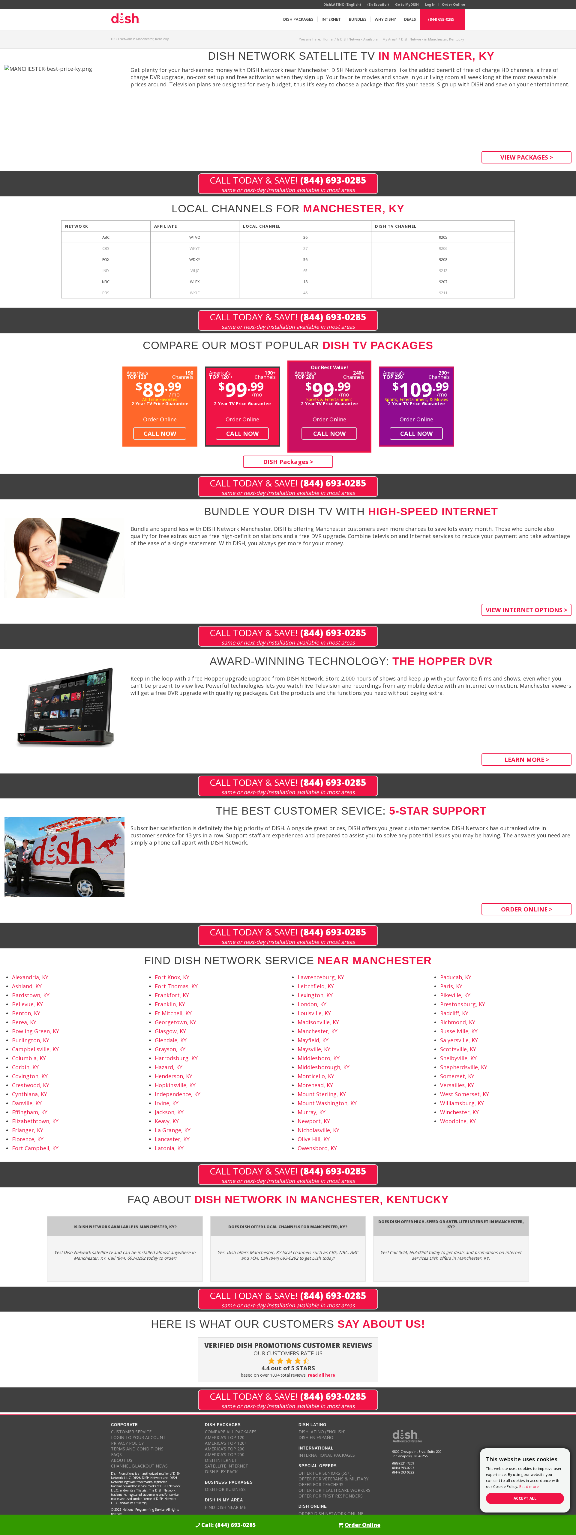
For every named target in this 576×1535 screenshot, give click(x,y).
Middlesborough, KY (324, 1067)
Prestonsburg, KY (462, 1004)
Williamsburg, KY (462, 1103)
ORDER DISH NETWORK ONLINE (330, 1513)
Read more (529, 1486)
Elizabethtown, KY (35, 1121)
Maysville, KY (314, 1049)
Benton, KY (26, 1013)
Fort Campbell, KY (35, 1148)
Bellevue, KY (27, 1004)
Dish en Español (317, 1437)
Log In (430, 4)
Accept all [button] (525, 1498)
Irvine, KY (166, 1103)
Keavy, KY (167, 1121)
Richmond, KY (457, 1022)
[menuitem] (298, 19)
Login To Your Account (138, 1437)
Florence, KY (28, 1139)
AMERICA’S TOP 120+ (226, 1443)
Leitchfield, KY (316, 986)
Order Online (453, 4)
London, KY (312, 1004)
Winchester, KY (459, 1112)
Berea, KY (24, 1022)
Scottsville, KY (458, 1049)
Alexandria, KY (30, 977)
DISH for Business (225, 1489)
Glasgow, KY (170, 1031)
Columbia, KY (29, 1058)
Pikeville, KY (455, 995)
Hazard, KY (168, 1067)
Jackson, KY (169, 1112)
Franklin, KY (170, 1004)
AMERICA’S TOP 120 (224, 1437)
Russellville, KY (459, 1031)
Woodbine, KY (458, 1121)
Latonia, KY (169, 1148)
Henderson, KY (173, 1076)
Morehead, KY (315, 1085)
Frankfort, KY (172, 995)
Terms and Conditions (137, 1449)
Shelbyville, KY (458, 1058)
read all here (321, 1375)
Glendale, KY (171, 1040)
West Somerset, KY (464, 1094)
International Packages (326, 1455)
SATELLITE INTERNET (226, 1466)
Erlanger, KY (27, 1130)
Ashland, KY (27, 986)
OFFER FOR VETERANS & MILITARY (333, 1479)
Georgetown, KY (175, 1022)
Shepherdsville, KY (463, 1067)
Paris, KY (451, 986)
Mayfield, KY (313, 1040)
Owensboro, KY (317, 1148)
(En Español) (378, 4)
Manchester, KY (318, 1031)
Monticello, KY (316, 1076)
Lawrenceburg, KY (321, 977)
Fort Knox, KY (172, 977)
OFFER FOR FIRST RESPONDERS (330, 1496)
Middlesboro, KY (319, 1058)
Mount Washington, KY (327, 1103)
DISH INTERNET (221, 1460)
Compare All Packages (230, 1432)
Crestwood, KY (30, 1085)
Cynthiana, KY (29, 1094)
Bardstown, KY (31, 995)
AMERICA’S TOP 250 (224, 1454)
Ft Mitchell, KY (173, 1013)
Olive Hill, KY (314, 1139)
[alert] (525, 1480)
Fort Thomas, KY (176, 986)
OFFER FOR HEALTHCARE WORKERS (334, 1490)
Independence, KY (177, 1094)
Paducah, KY (455, 977)
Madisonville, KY (318, 1022)
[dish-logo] (125, 19)
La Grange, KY (172, 1130)
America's (221, 374)
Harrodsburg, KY (176, 1058)
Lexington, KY (315, 995)
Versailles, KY (457, 1085)
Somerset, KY (457, 1076)
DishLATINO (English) (342, 4)
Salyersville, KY (459, 1040)
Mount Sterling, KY (322, 1094)
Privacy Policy (127, 1443)
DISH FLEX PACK (221, 1471)
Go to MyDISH (407, 4)
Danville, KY (27, 1103)
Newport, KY (314, 1121)
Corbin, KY (25, 1067)
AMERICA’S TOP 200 (224, 1449)
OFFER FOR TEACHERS (321, 1484)
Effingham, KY (29, 1112)
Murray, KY (312, 1112)
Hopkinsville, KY (175, 1085)
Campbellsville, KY (35, 1049)
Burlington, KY (30, 1040)
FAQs (116, 1454)
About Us (121, 1460)
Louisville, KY (314, 1013)
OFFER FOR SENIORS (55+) (325, 1473)
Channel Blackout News (139, 1466)
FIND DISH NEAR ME (225, 1507)
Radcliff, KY (454, 1013)
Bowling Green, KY (35, 1031)
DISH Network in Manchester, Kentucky (140, 39)
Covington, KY (30, 1076)
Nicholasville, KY (318, 1130)
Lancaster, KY (172, 1139)
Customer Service (131, 1432)
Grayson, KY (170, 1049)
